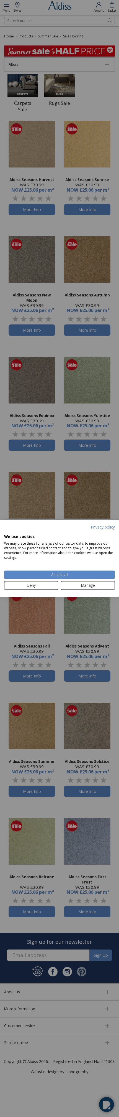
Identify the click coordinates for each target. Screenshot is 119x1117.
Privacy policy (103, 527)
